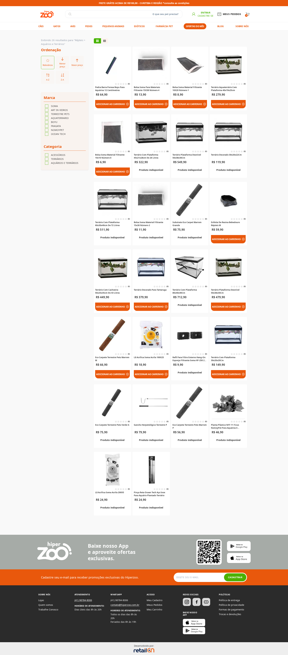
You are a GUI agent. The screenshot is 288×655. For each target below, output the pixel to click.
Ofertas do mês (195, 26)
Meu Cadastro (154, 600)
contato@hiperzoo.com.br (124, 604)
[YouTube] (206, 602)
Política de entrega (229, 600)
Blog (220, 26)
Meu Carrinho (154, 609)
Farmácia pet (164, 26)
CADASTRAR (235, 577)
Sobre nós (242, 26)
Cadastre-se (206, 15)
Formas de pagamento (231, 609)
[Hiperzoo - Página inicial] (47, 14)
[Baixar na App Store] (194, 622)
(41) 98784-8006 (83, 600)
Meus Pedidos (154, 604)
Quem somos (45, 604)
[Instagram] (187, 602)
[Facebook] (196, 602)
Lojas (41, 600)
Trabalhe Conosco (48, 609)
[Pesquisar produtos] (70, 14)
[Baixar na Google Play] (194, 630)
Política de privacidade (231, 604)
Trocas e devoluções (230, 614)
